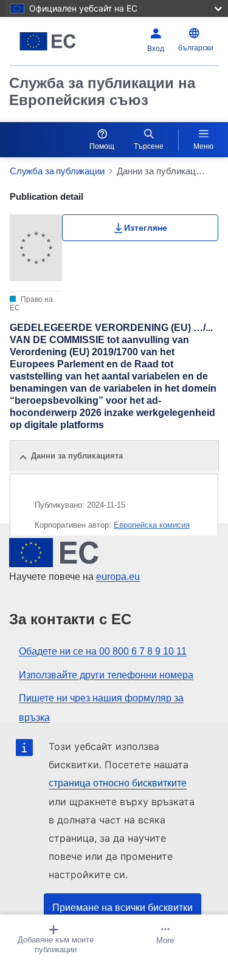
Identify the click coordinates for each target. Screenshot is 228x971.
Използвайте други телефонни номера (106, 675)
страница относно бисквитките (118, 783)
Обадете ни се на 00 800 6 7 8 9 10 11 (103, 651)
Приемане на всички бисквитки (122, 907)
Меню (203, 146)
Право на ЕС (31, 303)
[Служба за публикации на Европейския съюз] (47, 41)
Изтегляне (145, 228)
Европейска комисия (152, 525)
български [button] (195, 48)
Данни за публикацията (77, 455)
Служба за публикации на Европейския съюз (102, 91)
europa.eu (118, 576)
